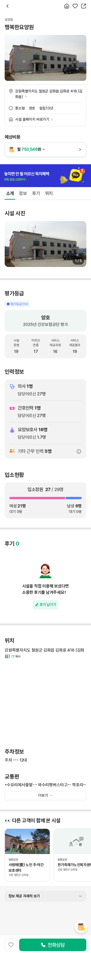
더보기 (43, 795)
